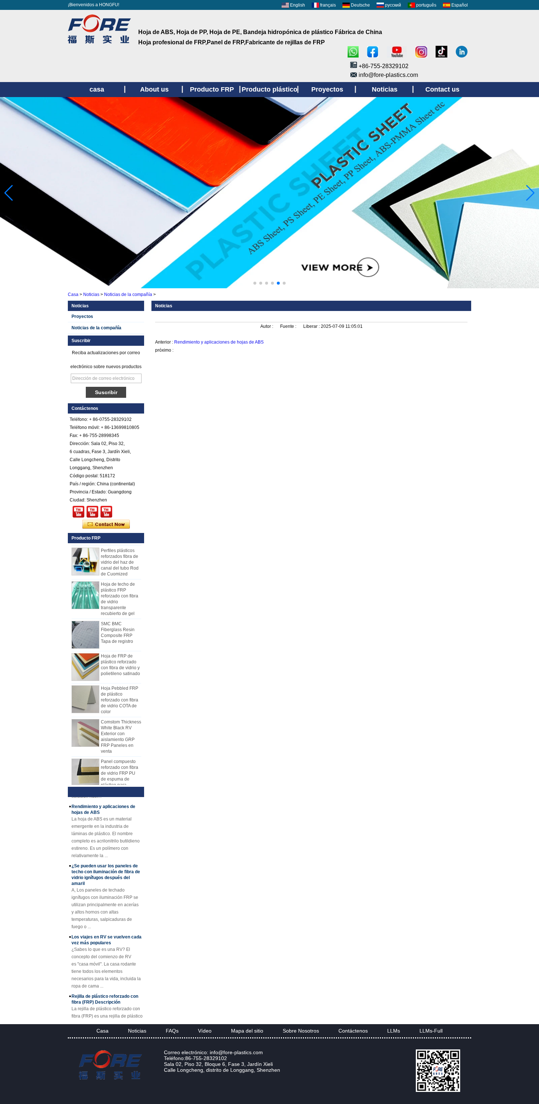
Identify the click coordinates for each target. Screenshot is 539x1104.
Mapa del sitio (247, 1031)
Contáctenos (353, 1031)
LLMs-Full (431, 1031)
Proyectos (82, 316)
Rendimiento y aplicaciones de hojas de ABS (219, 342)
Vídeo (205, 1031)
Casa (73, 294)
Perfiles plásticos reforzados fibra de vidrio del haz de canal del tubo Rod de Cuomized (120, 555)
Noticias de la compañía (128, 294)
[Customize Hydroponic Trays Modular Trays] (92, 512)
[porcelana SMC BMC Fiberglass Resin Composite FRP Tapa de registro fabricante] (85, 627)
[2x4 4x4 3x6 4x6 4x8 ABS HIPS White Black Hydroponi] (106, 512)
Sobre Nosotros (301, 1031)
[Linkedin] (461, 52)
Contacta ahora (106, 524)
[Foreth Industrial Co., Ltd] (99, 43)
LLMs (393, 1031)
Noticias (91, 294)
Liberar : (312, 326)
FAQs (172, 1031)
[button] (254, 283)
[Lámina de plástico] (269, 286)
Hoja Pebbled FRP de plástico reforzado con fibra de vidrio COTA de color (119, 692)
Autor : (267, 326)
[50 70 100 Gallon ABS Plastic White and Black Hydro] (78, 512)
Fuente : (288, 326)
